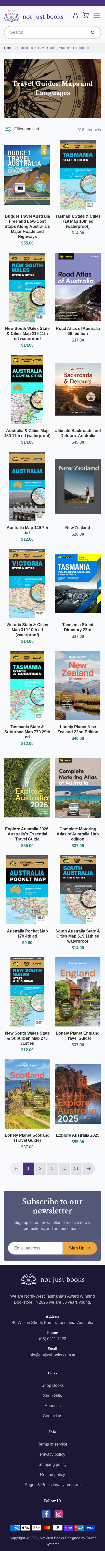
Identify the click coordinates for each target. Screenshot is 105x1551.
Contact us (52, 1416)
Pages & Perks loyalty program (53, 1485)
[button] (21, 129)
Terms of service (52, 1444)
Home (8, 48)
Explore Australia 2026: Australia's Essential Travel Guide (27, 834)
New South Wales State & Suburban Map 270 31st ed (27, 1038)
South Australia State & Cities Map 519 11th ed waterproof (77, 936)
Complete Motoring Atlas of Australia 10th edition (78, 834)
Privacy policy (52, 1454)
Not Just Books (52, 1538)
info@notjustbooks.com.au (52, 1355)
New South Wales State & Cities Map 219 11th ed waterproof (27, 333)
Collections (25, 48)
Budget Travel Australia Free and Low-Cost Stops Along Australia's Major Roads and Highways (27, 226)
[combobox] (45, 32)
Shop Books (53, 1385)
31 (76, 1168)
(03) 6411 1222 (52, 1339)
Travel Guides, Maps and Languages (63, 48)
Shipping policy (52, 1464)
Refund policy (52, 1474)
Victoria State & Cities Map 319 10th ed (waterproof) (27, 630)
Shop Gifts (52, 1395)
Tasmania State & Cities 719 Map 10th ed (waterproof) (78, 221)
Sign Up (77, 1248)
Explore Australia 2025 (77, 1135)
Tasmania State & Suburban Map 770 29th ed (27, 732)
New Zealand (77, 528)
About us (53, 1406)
